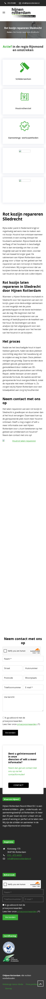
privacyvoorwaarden (27, 724)
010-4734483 (12, 3)
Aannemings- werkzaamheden (23, 137)
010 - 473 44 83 (14, 855)
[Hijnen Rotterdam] (23, 12)
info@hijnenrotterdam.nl (30, 3)
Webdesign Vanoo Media (13, 984)
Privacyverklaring (32, 984)
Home (9, 32)
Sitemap (8, 988)
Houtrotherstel (23, 108)
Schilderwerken (23, 79)
